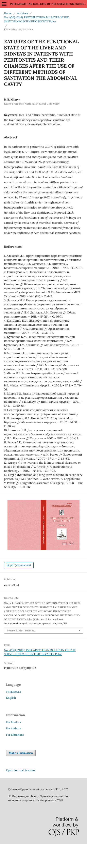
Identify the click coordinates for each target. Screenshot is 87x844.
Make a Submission (21, 753)
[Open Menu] (4, 4)
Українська (13, 691)
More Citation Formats (21, 630)
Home (8, 13)
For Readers (13, 722)
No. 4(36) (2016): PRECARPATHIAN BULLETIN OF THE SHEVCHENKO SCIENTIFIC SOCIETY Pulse (36, 19)
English (11, 698)
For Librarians (15, 734)
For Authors (13, 728)
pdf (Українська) (20, 565)
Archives (22, 13)
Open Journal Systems (20, 770)
